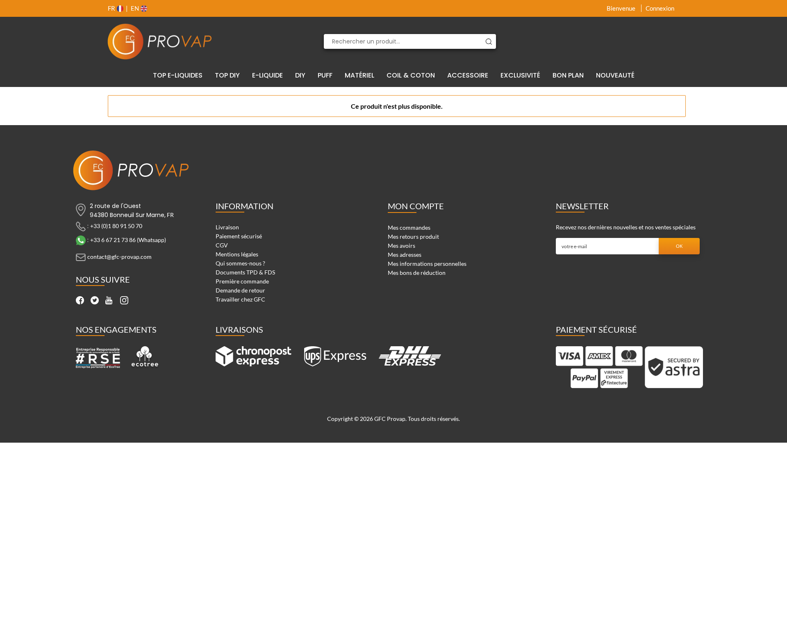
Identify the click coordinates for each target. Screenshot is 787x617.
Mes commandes (409, 227)
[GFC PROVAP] (160, 41)
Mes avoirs (401, 245)
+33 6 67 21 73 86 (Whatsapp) (128, 239)
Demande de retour (240, 290)
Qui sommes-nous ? (240, 263)
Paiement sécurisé (239, 236)
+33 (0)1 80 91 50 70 (116, 225)
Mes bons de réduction (417, 272)
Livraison (227, 227)
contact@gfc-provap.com (119, 256)
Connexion (660, 8)
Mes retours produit (413, 236)
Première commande (242, 281)
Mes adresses (404, 254)
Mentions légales (237, 254)
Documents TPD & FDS (245, 272)
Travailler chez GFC (240, 299)
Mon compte (416, 206)
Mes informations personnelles (427, 263)
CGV (222, 245)
